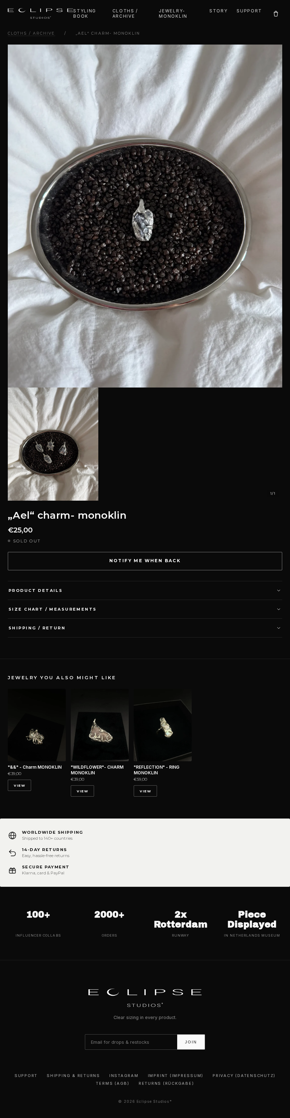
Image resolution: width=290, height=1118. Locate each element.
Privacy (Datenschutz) (244, 1075)
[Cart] (275, 13)
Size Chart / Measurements (52, 609)
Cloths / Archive (125, 13)
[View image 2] (53, 444)
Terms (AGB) (112, 1083)
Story (218, 10)
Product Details (35, 590)
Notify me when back (145, 560)
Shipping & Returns (73, 1075)
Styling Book (84, 13)
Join (191, 1042)
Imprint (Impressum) (175, 1075)
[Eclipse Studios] (40, 13)
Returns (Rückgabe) (166, 1083)
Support (249, 10)
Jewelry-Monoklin (173, 13)
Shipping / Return (36, 627)
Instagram (124, 1075)
